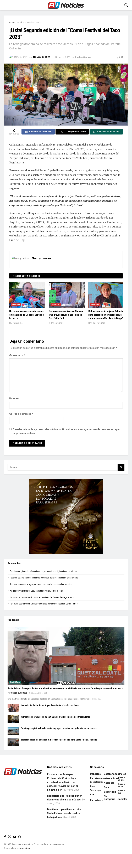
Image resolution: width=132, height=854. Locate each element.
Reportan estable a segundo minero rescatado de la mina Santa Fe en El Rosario (44, 578)
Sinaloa (20, 22)
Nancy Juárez (41, 57)
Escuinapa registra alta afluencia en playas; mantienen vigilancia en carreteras (43, 571)
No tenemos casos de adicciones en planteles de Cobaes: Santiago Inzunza (26, 315)
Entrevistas (96, 800)
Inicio (11, 22)
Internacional (111, 778)
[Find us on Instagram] (19, 837)
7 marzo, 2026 (17, 323)
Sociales (123, 799)
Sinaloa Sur (121, 791)
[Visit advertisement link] (66, 516)
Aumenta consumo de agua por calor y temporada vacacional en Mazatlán (41, 584)
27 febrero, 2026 (56, 323)
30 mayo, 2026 (36, 693)
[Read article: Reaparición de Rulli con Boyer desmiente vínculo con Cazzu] (13, 708)
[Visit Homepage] (66, 5)
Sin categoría (109, 797)
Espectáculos (96, 782)
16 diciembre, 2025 (97, 323)
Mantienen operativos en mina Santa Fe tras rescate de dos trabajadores (55, 717)
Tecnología (95, 790)
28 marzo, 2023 (62, 57)
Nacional (15, 682)
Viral (92, 794)
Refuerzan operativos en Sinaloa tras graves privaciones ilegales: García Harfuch (66, 315)
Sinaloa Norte (121, 785)
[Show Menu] (5, 5)
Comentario (17, 355)
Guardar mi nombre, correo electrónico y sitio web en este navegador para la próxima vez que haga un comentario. (66, 431)
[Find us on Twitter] (9, 837)
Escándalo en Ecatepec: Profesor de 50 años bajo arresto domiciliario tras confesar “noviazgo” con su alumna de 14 (65, 688)
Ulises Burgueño (19, 693)
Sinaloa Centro (34, 22)
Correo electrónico (21, 413)
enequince (25, 848)
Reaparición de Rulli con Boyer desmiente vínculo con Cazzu (50, 705)
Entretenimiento (99, 778)
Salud (107, 787)
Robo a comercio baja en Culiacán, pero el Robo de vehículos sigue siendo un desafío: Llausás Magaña (106, 315)
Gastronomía (111, 774)
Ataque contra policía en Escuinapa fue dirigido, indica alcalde (36, 591)
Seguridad (110, 791)
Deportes (95, 774)
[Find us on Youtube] (14, 837)
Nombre (15, 398)
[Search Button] (126, 5)
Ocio (92, 786)
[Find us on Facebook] (5, 837)
